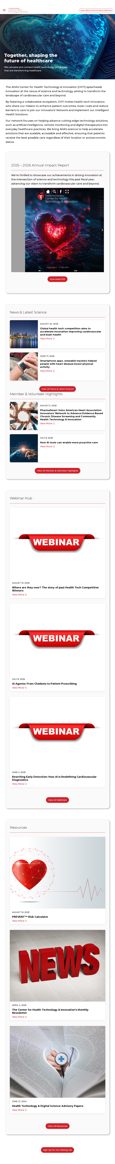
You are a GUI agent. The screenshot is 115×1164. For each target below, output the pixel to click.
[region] (57, 45)
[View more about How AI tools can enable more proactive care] (24, 448)
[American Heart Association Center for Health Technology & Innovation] (18, 10)
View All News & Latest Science (58, 389)
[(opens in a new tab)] (24, 334)
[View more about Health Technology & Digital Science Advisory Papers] (57, 1062)
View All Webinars (57, 800)
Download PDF (57, 279)
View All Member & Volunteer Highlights (57, 470)
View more (46, 338)
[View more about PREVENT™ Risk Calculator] (57, 873)
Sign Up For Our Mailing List (57, 1150)
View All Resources (57, 1126)
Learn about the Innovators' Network (96, 10)
